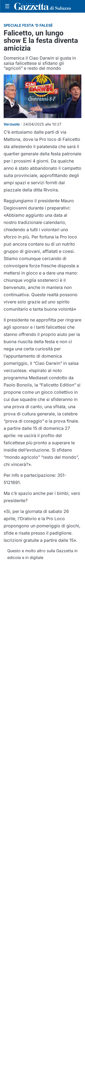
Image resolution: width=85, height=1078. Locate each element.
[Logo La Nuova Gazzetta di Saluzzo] (42, 6)
